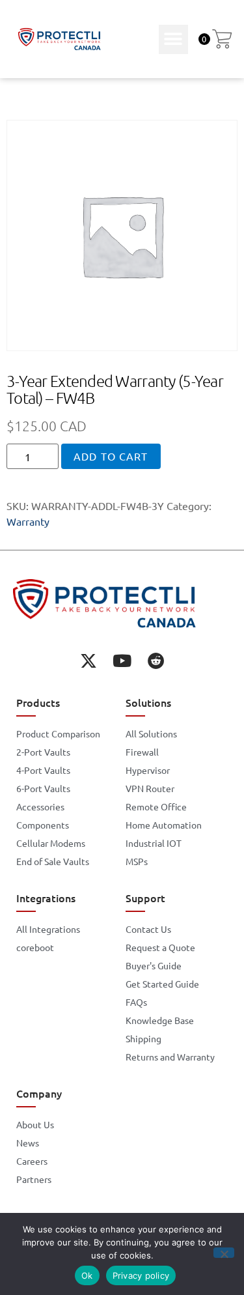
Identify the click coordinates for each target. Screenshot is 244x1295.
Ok (87, 1275)
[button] (173, 39)
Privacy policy (141, 1275)
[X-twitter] (88, 660)
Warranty (28, 521)
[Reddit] (156, 660)
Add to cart (111, 455)
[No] (223, 1252)
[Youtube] (122, 660)
